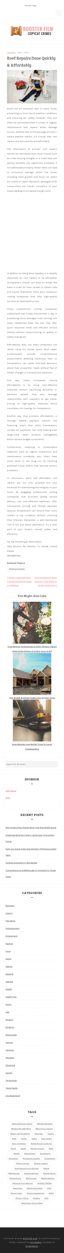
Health (9, 989)
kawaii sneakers (41, 1164)
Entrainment (12, 936)
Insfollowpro (46, 1154)
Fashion (9, 944)
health (17, 1154)
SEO (49, 1188)
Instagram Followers (32, 1159)
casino (51, 1134)
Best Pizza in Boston (45, 1129)
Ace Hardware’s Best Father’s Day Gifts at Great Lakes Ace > (45, 581)
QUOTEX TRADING (45, 1183)
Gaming (9, 974)
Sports (9, 1073)
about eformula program (22, 1124)
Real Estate (11, 1035)
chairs (24, 1139)
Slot (8, 798)
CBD (14, 1139)
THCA (52, 1193)
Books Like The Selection (20, 1134)
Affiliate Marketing (45, 1124)
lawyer (46, 1169)
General (9, 982)
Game (8, 959)
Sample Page (30, 5)
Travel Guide (12, 1088)
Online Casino (16, 1178)
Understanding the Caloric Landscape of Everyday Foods (30, 838)
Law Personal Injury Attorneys (27, 1169)
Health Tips (11, 997)
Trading (37, 1198)
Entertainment (13, 928)
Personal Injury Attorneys (23, 1183)
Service (9, 1042)
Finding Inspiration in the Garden (21, 863)
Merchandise (14, 1173)
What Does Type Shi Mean (32, 1203)
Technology (11, 1080)
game (24, 1149)
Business (10, 905)
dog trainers (47, 1139)
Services (11, 53)
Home (8, 1004)
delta (35, 1139)
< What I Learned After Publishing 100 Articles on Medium (19, 581)
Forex (14, 1149)
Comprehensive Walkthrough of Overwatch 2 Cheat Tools (31, 873)
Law (7, 1012)
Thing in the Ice (22, 1198)
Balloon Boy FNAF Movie (21, 1129)
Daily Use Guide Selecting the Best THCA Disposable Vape (31, 852)
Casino (9, 913)
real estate (18, 1188)
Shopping (10, 1065)
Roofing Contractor (17, 569)
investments (50, 1159)
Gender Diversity (38, 1149)
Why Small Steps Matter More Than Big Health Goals (31, 827)
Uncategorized (13, 1096)
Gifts (51, 1149)
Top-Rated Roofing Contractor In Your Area (32, 697)
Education (11, 921)
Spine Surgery (16, 1193)
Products (10, 1027)
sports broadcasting (36, 1193)
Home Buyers (30, 1154)
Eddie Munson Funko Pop (42, 1144)
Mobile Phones (50, 1173)
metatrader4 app (32, 1173)
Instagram (14, 1159)
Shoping (10, 1058)
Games (9, 966)
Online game (32, 1178)
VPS (47, 1198)
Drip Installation (19, 1144)
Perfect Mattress (48, 1178)
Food (8, 951)
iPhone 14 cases (23, 1164)
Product (9, 1020)
